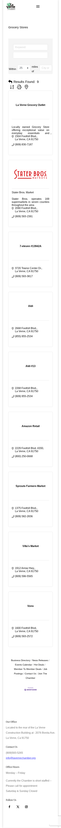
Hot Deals (39, 665)
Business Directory (20, 660)
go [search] (31, 55)
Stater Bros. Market (23, 192)
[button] (10, 82)
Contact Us (30, 673)
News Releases (40, 660)
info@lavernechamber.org (21, 758)
